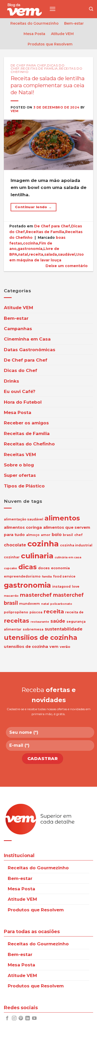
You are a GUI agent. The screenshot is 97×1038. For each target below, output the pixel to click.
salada (50, 254)
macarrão (11, 596)
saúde (57, 621)
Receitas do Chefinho (29, 443)
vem (53, 646)
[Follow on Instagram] (14, 1018)
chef (78, 535)
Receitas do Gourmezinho (34, 23)
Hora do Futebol (23, 402)
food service (64, 576)
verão (65, 646)
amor (45, 535)
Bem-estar (74, 23)
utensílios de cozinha (26, 646)
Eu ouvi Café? (19, 391)
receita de (74, 612)
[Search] (91, 9)
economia (60, 568)
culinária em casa (68, 557)
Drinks (11, 381)
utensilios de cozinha (40, 637)
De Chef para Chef (28, 65)
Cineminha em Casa (27, 339)
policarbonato (61, 604)
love (75, 586)
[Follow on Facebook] (7, 1018)
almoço (33, 535)
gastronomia (30, 249)
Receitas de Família (39, 68)
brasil (68, 535)
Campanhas (18, 328)
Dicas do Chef (20, 370)
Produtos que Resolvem (50, 44)
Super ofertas (20, 475)
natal (23, 254)
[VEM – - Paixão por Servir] (24, 9)
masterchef (36, 595)
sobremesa (33, 629)
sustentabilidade (64, 629)
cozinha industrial (76, 545)
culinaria (37, 555)
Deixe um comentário (67, 266)
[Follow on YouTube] (34, 1018)
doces (44, 568)
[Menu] (52, 9)
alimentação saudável (23, 519)
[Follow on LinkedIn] (27, 1018)
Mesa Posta (34, 34)
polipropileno (16, 612)
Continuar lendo (33, 207)
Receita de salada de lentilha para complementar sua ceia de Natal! (48, 85)
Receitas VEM (20, 454)
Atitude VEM (62, 34)
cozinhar (12, 557)
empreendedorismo (22, 576)
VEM (15, 111)
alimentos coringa (23, 527)
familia (47, 576)
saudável (66, 254)
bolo (57, 534)
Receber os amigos (26, 422)
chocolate (15, 544)
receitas (16, 620)
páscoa (35, 612)
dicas (27, 567)
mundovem (29, 604)
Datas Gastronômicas (29, 349)
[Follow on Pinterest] (21, 1018)
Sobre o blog (19, 464)
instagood (61, 586)
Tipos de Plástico (24, 486)
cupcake (10, 568)
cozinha (30, 243)
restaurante (40, 621)
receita (36, 254)
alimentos (62, 518)
